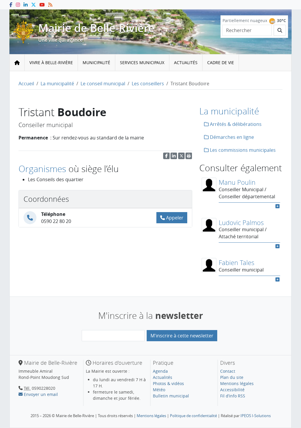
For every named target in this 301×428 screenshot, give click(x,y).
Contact (227, 371)
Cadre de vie (220, 62)
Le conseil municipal (103, 83)
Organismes (42, 169)
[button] (188, 157)
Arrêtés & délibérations (235, 124)
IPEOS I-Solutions (255, 415)
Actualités (186, 62)
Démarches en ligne (231, 137)
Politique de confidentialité (193, 415)
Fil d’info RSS (232, 396)
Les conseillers (148, 83)
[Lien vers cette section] (128, 169)
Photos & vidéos (168, 383)
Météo (159, 389)
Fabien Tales (236, 262)
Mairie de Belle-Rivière (96, 28)
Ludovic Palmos (241, 222)
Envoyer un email (40, 394)
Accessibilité (232, 389)
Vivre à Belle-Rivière (51, 62)
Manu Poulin (237, 182)
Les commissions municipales (242, 150)
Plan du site (231, 377)
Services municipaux (142, 62)
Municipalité (96, 62)
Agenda (160, 371)
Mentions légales (237, 383)
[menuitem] (51, 63)
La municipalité (57, 83)
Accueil (26, 83)
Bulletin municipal (171, 396)
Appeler (174, 217)
